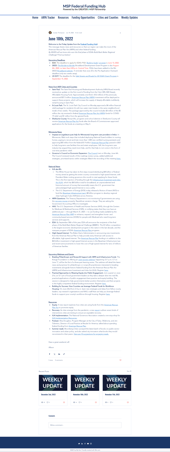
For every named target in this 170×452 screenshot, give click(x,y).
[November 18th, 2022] (85, 383)
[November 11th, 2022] (117, 383)
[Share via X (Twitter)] (54, 354)
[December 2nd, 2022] (53, 383)
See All (129, 371)
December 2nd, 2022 (48, 394)
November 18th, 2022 (80, 394)
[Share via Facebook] (49, 354)
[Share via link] (64, 354)
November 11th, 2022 (112, 394)
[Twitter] (79, 444)
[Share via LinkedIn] (59, 354)
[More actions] (120, 33)
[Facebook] (85, 444)
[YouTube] (88, 444)
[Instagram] (91, 444)
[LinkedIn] (82, 444)
